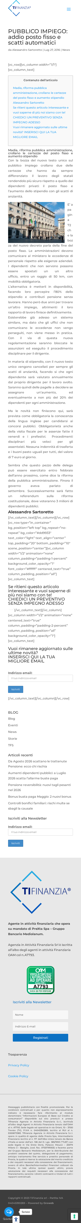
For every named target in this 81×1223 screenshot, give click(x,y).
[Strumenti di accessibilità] (16, 1219)
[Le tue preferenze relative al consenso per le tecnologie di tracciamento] (74, 1216)
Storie (12, 738)
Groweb (49, 1202)
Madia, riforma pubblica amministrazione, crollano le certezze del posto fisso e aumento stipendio (39, 92)
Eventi (13, 725)
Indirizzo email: (20, 673)
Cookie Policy (18, 1076)
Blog (11, 718)
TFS (11, 745)
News (66, 50)
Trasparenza (17, 1054)
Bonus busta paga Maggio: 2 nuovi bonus (39, 796)
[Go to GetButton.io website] (9, 1219)
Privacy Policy (18, 1065)
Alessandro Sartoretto (27, 50)
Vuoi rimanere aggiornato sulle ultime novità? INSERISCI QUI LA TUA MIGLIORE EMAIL (40, 132)
